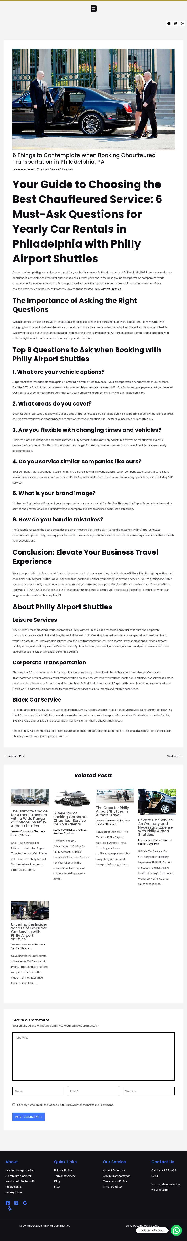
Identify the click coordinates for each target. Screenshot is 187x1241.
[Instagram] (16, 1203)
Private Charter (112, 1186)
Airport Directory (114, 1170)
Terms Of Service (65, 1175)
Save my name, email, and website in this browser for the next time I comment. (65, 1104)
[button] (94, 8)
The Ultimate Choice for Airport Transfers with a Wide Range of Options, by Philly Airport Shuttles (29, 818)
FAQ (57, 1186)
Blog (57, 1181)
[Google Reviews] (25, 1203)
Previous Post (14, 756)
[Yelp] (9, 1208)
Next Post (175, 756)
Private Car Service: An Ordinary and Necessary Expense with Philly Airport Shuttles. (155, 827)
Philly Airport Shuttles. (107, 288)
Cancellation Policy (115, 1181)
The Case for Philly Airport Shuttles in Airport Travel (112, 811)
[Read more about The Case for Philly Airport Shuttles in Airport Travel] (115, 795)
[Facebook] (7, 1203)
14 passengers (89, 387)
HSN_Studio (151, 1225)
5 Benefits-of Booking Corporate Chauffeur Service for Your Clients (70, 819)
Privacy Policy (63, 1170)
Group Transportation (116, 1175)
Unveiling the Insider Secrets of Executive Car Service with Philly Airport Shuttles (29, 932)
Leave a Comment (23, 169)
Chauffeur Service (48, 169)
